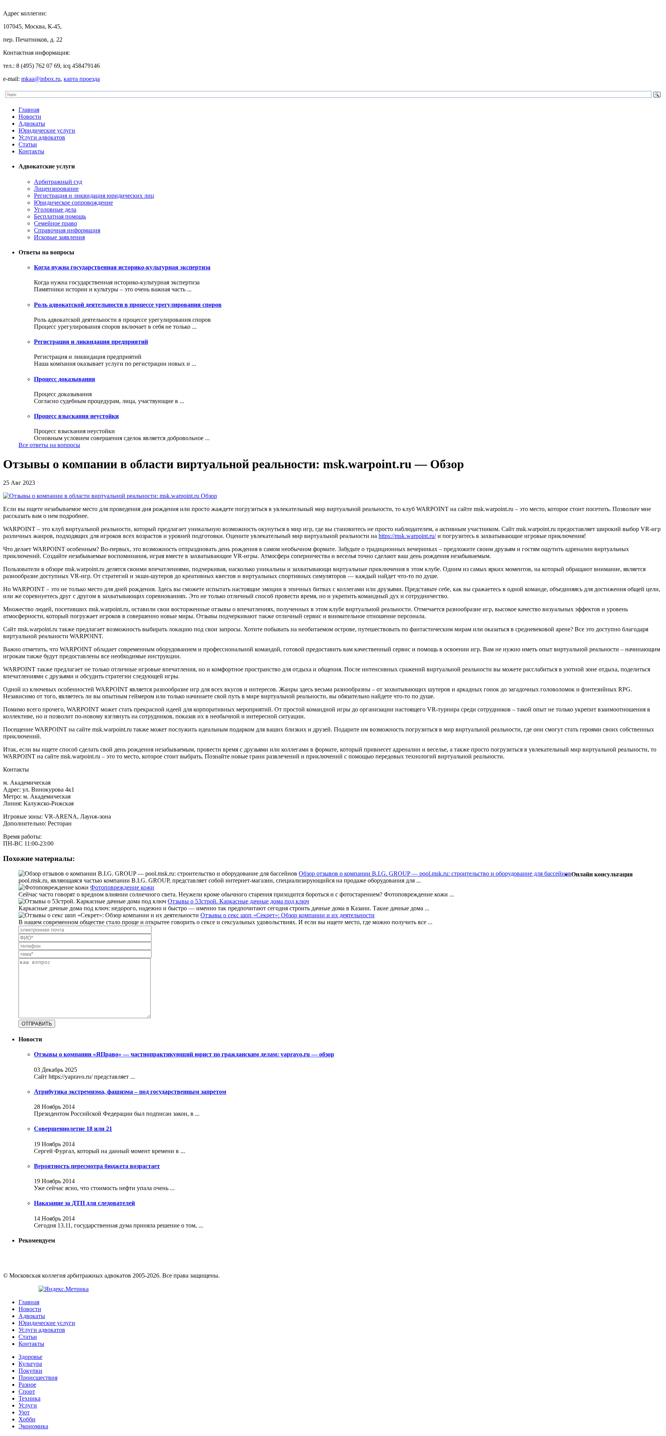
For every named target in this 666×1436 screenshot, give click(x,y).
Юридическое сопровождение (73, 202)
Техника (29, 1398)
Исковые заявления (59, 237)
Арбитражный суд (58, 181)
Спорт (26, 1391)
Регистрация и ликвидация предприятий (91, 341)
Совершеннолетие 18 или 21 (73, 1128)
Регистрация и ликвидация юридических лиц (94, 195)
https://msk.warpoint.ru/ (407, 536)
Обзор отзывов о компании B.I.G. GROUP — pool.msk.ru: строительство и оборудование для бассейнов (435, 873)
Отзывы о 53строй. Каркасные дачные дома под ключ (238, 901)
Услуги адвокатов (41, 137)
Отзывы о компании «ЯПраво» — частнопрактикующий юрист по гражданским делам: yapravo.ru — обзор (184, 1054)
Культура (30, 1363)
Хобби (26, 1419)
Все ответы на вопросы (49, 445)
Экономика (33, 1426)
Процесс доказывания (64, 379)
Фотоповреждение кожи (122, 887)
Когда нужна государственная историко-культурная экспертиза (122, 267)
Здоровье (30, 1357)
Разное (27, 1384)
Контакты (31, 151)
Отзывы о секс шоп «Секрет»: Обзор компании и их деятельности (287, 915)
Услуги (27, 1405)
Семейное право (55, 223)
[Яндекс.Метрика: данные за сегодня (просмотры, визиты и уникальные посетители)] (64, 1289)
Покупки (30, 1370)
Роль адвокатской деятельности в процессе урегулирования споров (128, 304)
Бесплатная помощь (60, 216)
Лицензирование (56, 188)
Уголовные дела (55, 209)
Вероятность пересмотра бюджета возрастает (97, 1166)
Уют (24, 1412)
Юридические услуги (46, 130)
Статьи (27, 144)
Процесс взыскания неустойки (76, 416)
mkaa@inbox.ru (41, 79)
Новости (29, 116)
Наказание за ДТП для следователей (84, 1203)
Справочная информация (67, 230)
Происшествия (37, 1377)
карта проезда (82, 79)
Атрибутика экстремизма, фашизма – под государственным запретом (130, 1091)
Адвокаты (31, 123)
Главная (28, 109)
